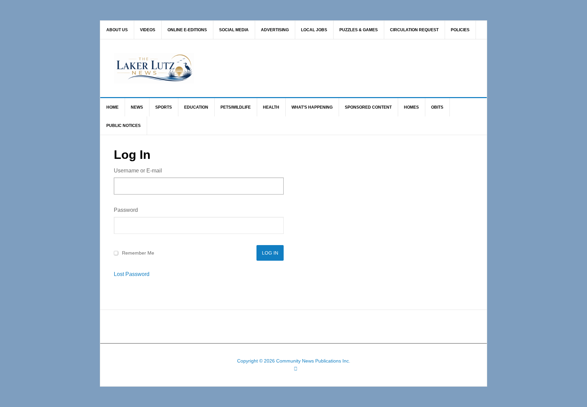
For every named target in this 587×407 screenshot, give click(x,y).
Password (126, 210)
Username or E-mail (138, 170)
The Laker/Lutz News (311, 68)
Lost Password (131, 274)
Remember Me (138, 253)
